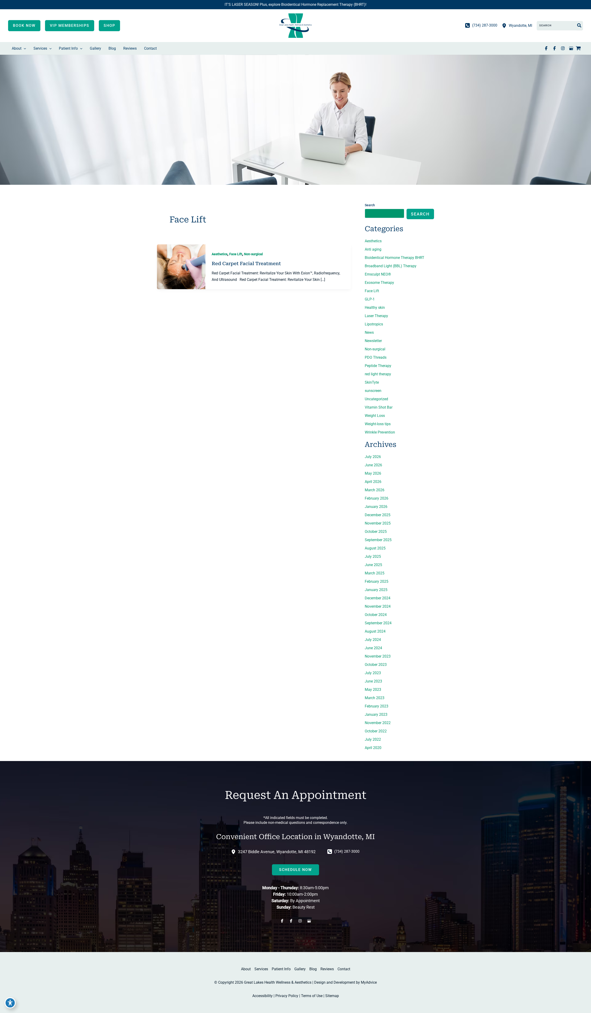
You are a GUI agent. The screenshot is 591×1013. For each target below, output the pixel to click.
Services (261, 969)
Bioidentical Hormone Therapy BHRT (394, 257)
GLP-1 (370, 299)
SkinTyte (372, 382)
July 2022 (373, 739)
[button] (24, 25)
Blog (313, 969)
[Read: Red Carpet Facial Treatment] (181, 266)
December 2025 (377, 515)
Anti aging (373, 249)
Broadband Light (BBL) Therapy (390, 266)
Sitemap (332, 996)
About (246, 969)
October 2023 (376, 664)
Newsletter (373, 341)
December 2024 (377, 598)
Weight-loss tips (378, 424)
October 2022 (376, 731)
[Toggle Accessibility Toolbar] (10, 1002)
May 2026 (373, 473)
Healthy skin (375, 307)
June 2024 (373, 648)
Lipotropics (374, 324)
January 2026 (376, 506)
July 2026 (373, 457)
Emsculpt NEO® (378, 274)
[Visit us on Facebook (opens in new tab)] (546, 48)
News (369, 332)
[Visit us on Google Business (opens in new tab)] (571, 48)
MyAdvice (369, 982)
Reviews (327, 969)
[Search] (579, 25)
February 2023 (376, 706)
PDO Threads (375, 357)
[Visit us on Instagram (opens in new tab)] (563, 48)
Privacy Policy (286, 996)
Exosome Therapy (379, 282)
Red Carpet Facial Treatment (246, 263)
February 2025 (376, 581)
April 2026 (373, 481)
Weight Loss (375, 415)
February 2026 (376, 498)
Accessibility (262, 996)
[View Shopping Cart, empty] (581, 48)
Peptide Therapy (378, 366)
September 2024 (378, 623)
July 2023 (373, 673)
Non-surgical (253, 254)
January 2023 (376, 714)
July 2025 (373, 556)
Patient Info (281, 969)
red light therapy (378, 374)
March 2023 (374, 698)
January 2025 (376, 590)
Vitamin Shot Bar (378, 407)
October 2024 (376, 615)
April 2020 (373, 748)
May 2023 (373, 689)
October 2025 (376, 531)
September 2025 (378, 540)
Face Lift (235, 254)
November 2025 (378, 523)
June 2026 (373, 465)
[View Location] (505, 25)
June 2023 (373, 681)
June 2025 (373, 565)
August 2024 (375, 631)
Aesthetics (219, 254)
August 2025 (375, 548)
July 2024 (373, 639)
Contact (344, 969)
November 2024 (378, 606)
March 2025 (374, 573)
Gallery (300, 969)
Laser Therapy (376, 316)
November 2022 (378, 723)
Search (370, 205)
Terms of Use (312, 996)
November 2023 (378, 656)
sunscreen (373, 390)
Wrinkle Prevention (380, 432)
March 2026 (374, 490)
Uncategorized (376, 399)
